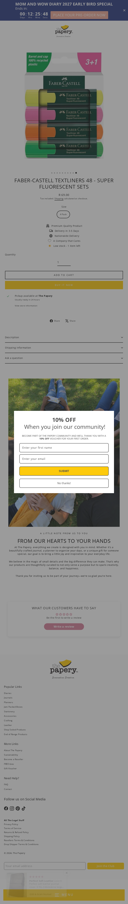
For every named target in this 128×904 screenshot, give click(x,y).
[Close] (110, 415)
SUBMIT (64, 471)
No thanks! (64, 483)
